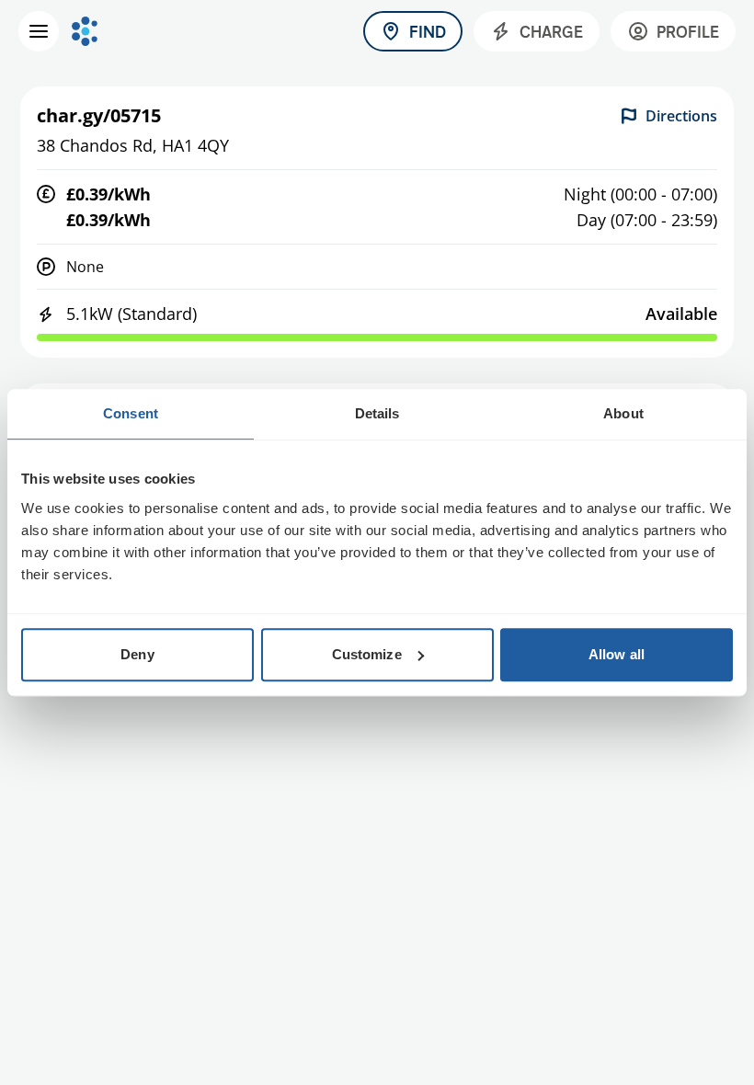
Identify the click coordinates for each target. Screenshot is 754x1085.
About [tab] (623, 413)
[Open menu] (38, 31)
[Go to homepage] (84, 31)
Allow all (616, 654)
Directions (681, 116)
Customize (367, 654)
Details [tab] (377, 413)
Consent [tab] (130, 413)
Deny (137, 654)
